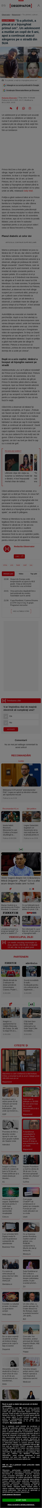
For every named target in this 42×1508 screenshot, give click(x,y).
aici (38, 1444)
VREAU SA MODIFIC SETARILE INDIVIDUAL (21, 1504)
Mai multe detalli (16, 1423)
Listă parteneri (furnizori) (11, 1494)
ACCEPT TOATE (21, 1500)
